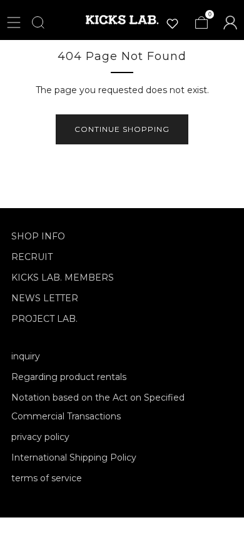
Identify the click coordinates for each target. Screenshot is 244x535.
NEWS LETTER (44, 298)
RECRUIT (32, 256)
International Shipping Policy (73, 457)
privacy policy (40, 436)
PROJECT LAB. (44, 318)
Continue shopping (122, 129)
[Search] (38, 22)
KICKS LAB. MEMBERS (62, 277)
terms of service (46, 478)
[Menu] (14, 22)
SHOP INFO (38, 236)
